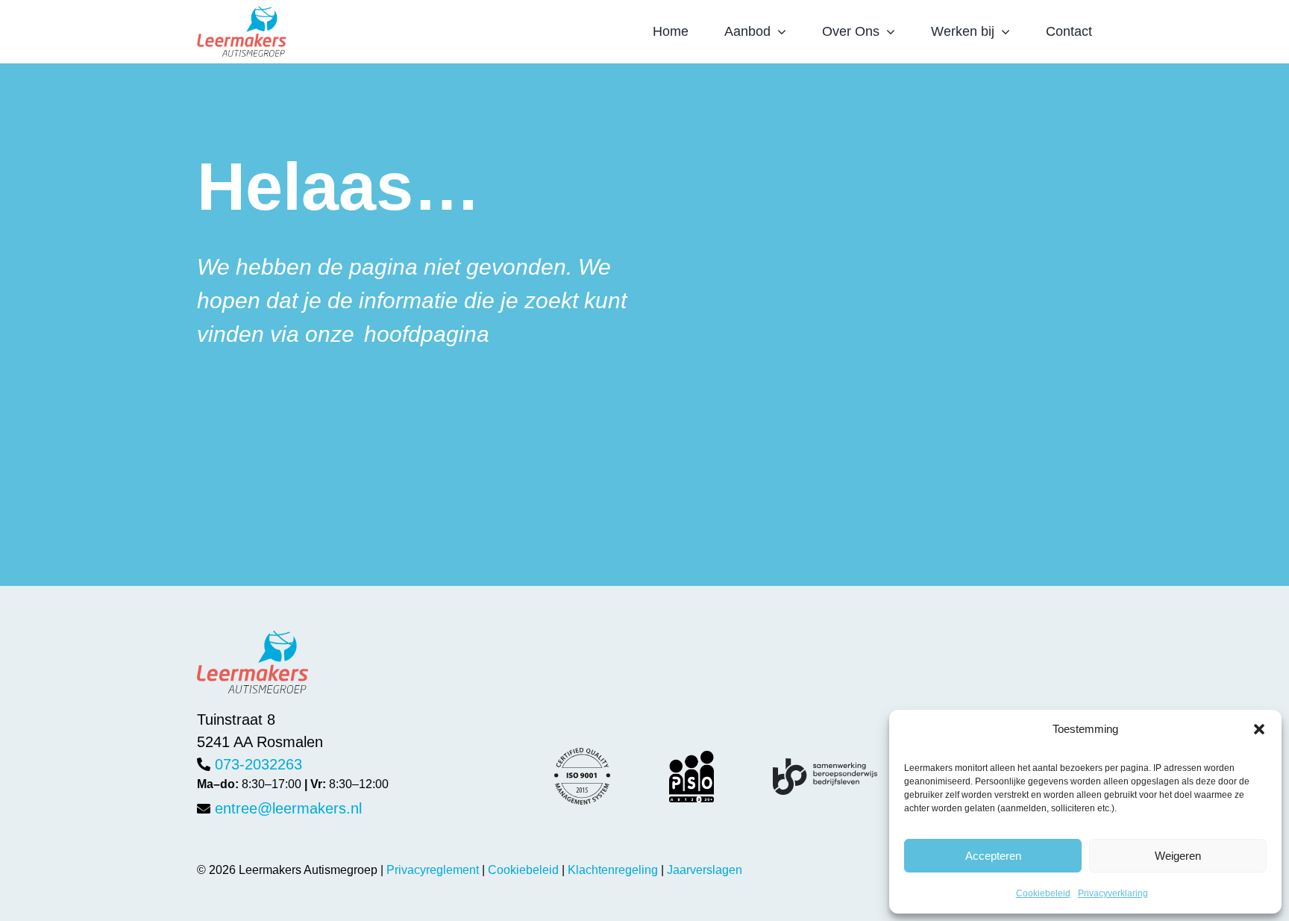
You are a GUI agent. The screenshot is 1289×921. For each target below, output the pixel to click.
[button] (1259, 729)
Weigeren (1178, 855)
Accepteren (993, 855)
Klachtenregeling (613, 870)
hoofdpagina (426, 334)
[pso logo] (691, 758)
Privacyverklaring (1113, 893)
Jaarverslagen (704, 870)
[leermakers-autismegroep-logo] (241, 13)
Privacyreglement (432, 870)
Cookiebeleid (1043, 893)
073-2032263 (258, 764)
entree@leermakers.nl (288, 808)
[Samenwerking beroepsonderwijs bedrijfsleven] (825, 766)
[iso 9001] (582, 755)
